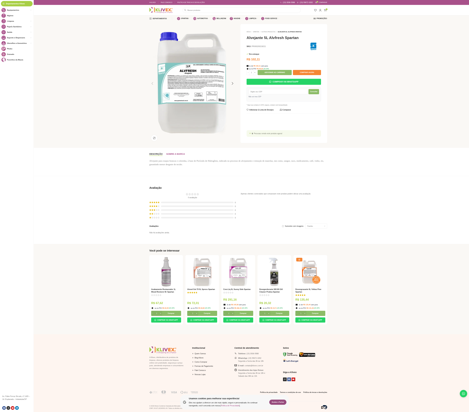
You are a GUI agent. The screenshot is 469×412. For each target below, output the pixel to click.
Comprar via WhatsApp (285, 82)
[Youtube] (12, 408)
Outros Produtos (268, 32)
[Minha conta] (320, 10)
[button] (166, 313)
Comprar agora (307, 72)
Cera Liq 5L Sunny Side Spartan (237, 289)
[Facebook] (4, 408)
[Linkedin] (17, 408)
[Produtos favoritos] (315, 10)
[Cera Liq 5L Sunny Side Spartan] (238, 272)
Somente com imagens (294, 226)
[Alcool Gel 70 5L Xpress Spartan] (202, 272)
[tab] (156, 154)
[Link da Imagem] (162, 350)
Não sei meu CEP (255, 97)
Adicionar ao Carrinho (274, 72)
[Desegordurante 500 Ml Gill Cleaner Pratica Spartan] (274, 272)
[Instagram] (8, 408)
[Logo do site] (161, 10)
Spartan (256, 32)
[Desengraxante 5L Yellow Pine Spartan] (310, 272)
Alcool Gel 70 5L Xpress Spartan (201, 289)
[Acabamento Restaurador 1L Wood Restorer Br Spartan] (166, 272)
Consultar (313, 92)
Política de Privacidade (230, 406)
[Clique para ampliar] (154, 138)
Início (249, 32)
